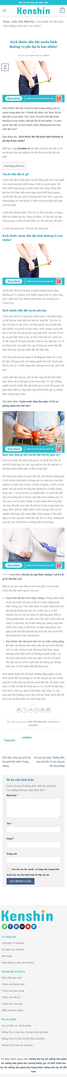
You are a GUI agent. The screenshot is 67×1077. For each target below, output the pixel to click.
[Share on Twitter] (30, 710)
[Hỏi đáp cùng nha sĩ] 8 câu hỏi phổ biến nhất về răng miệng (16, 761)
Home (6, 21)
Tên (9, 823)
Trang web (12, 853)
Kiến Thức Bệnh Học (23, 21)
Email (10, 838)
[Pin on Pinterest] (42, 710)
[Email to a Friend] (36, 710)
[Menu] (4, 11)
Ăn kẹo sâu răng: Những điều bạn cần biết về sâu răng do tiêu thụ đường (49, 761)
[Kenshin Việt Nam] (33, 10)
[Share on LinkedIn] (48, 710)
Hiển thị (19, 166)
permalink (33, 725)
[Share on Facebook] (24, 710)
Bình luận (12, 795)
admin (45, 56)
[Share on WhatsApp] (18, 710)
